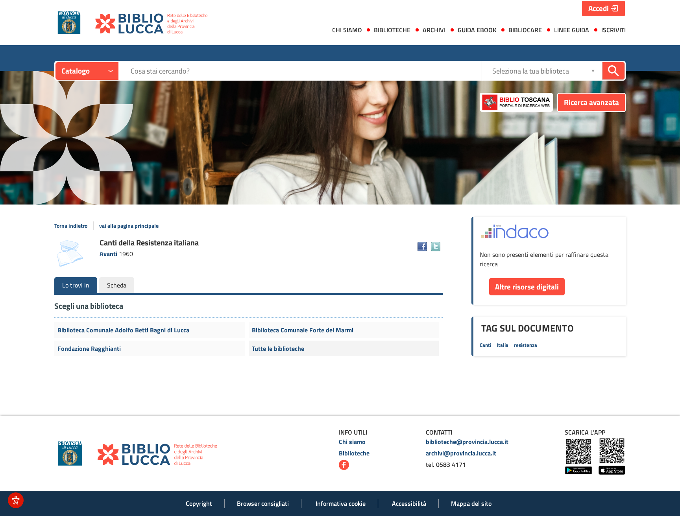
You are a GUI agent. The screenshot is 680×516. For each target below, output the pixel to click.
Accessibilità (409, 503)
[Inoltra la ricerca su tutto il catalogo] (613, 71)
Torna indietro (70, 225)
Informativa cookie (341, 503)
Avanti (109, 253)
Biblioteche (354, 453)
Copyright (199, 503)
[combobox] (306, 71)
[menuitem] (345, 31)
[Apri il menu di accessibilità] (16, 500)
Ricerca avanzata (591, 102)
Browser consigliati (263, 503)
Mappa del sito (471, 503)
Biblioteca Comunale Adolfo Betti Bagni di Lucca (123, 330)
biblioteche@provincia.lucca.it (467, 441)
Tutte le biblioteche (278, 348)
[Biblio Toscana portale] (516, 102)
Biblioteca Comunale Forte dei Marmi (302, 330)
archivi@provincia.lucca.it (461, 453)
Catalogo (75, 70)
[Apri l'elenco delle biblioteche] (593, 70)
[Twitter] (435, 246)
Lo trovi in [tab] (75, 285)
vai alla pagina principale (129, 225)
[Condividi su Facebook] (422, 246)
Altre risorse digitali (527, 286)
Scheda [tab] (116, 285)
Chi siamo (352, 441)
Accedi (598, 8)
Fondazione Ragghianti (89, 348)
